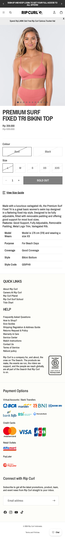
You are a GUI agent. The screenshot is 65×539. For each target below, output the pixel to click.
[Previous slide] (3, 3)
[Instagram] (11, 512)
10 (44, 102)
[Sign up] (54, 500)
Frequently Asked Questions (16, 317)
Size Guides (9, 323)
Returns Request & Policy (15, 330)
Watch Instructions (12, 340)
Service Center (10, 337)
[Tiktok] (22, 512)
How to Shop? (10, 320)
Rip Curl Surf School (13, 299)
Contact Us (8, 344)
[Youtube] (16, 512)
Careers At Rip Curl (12, 292)
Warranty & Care (11, 334)
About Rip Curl (10, 289)
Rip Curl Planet (10, 295)
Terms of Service (11, 347)
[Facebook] (5, 512)
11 (47, 102)
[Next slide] (61, 3)
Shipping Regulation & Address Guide (21, 327)
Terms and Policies (32, 532)
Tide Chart (8, 302)
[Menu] (3, 12)
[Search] (10, 12)
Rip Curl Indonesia (35, 526)
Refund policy (10, 351)
